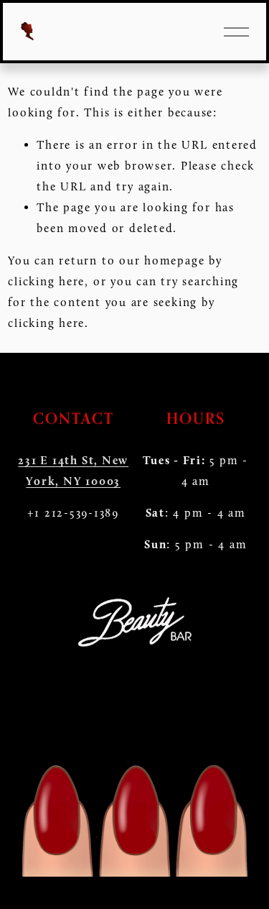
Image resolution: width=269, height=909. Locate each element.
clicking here (46, 281)
